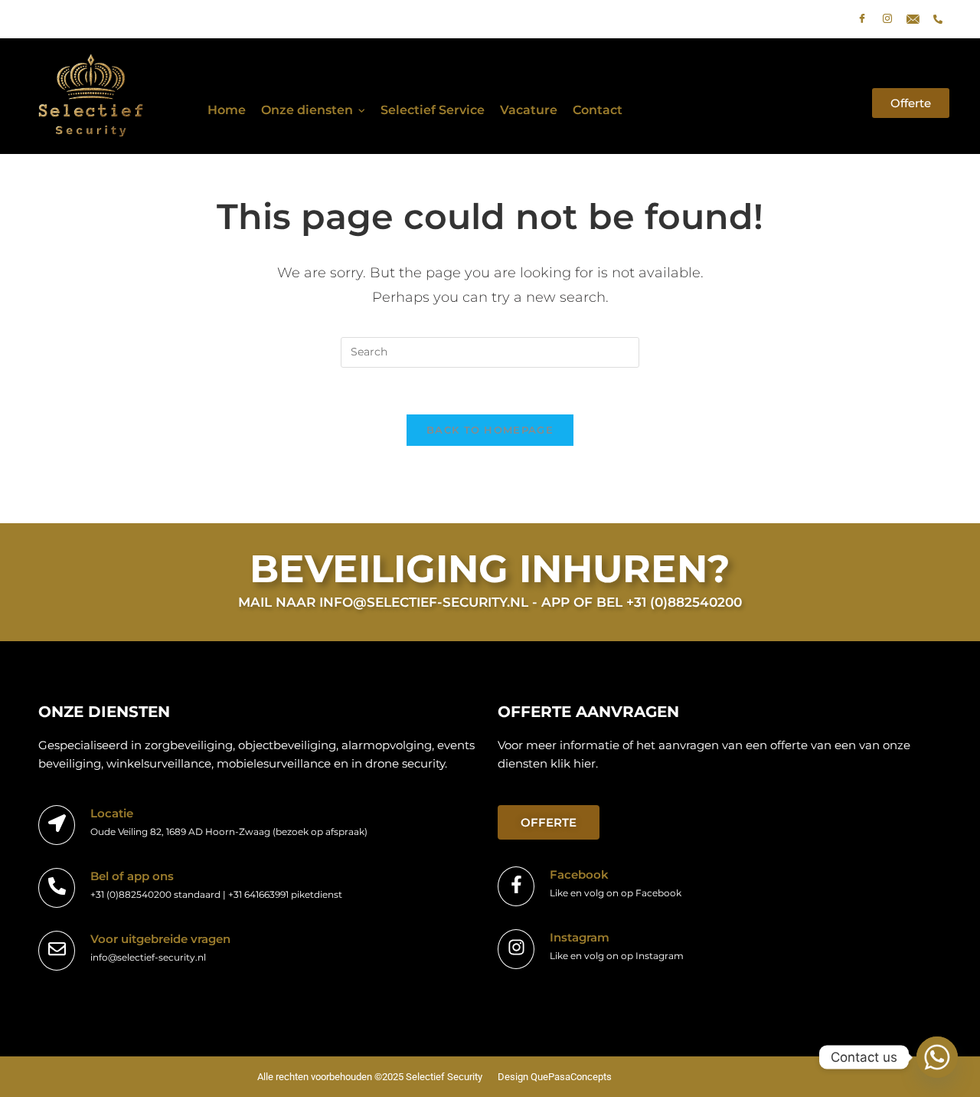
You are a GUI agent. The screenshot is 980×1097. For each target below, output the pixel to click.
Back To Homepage (490, 430)
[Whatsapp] (937, 1057)
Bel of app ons (132, 876)
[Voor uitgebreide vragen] (56, 951)
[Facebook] (862, 19)
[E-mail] (912, 19)
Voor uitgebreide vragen (160, 939)
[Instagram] (887, 19)
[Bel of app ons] (56, 888)
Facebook (579, 874)
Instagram (579, 937)
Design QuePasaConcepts (555, 1076)
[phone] (937, 19)
